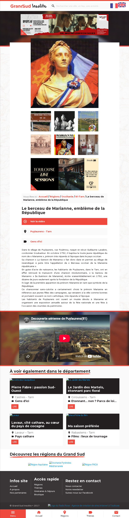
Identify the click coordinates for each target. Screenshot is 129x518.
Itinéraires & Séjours (44, 491)
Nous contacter (73, 486)
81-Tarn (79, 196)
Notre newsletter (74, 489)
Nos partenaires (18, 492)
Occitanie (67, 196)
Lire (15, 406)
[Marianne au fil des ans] (64, 120)
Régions (54, 196)
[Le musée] (88, 143)
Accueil (43, 196)
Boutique (39, 494)
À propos (15, 489)
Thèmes (38, 488)
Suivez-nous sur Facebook (79, 492)
